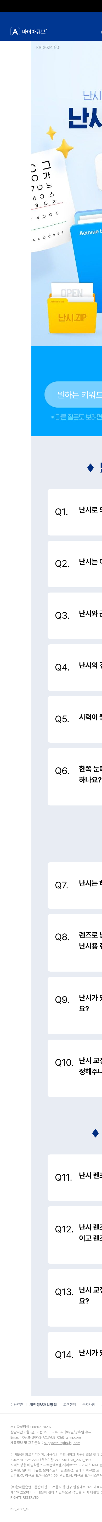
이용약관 (16, 1404)
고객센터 (69, 1404)
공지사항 (88, 1404)
